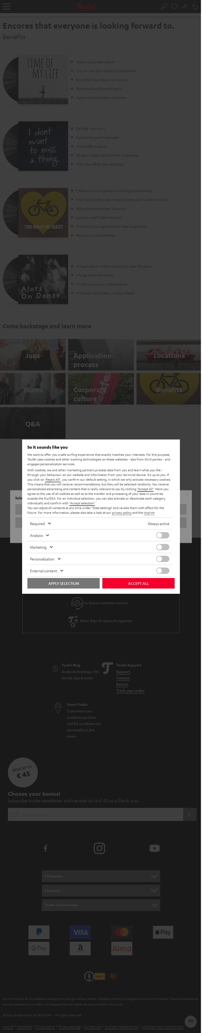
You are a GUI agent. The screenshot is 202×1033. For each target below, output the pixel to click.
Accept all (138, 583)
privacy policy (122, 512)
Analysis (36, 535)
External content (43, 570)
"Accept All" (145, 489)
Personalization (42, 559)
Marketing (38, 547)
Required (37, 523)
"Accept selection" (82, 503)
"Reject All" (52, 479)
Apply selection (63, 583)
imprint (149, 512)
